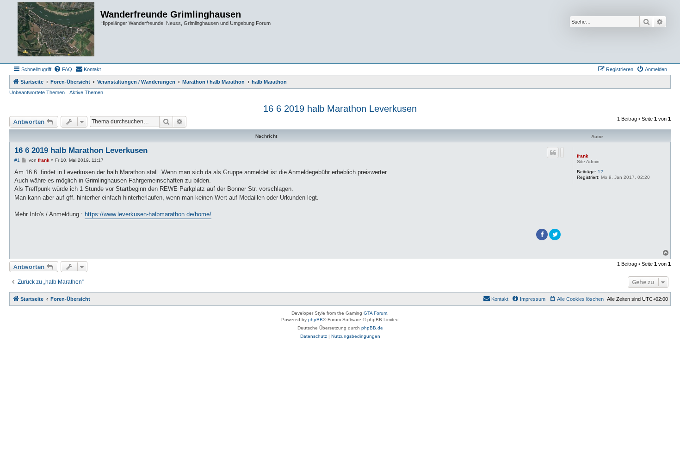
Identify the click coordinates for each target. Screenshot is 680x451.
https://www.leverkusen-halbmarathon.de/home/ (148, 214)
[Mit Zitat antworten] (553, 152)
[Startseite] (56, 31)
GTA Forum (375, 313)
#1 (17, 160)
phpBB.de (372, 327)
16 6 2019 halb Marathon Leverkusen (340, 109)
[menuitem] (63, 69)
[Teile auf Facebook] (542, 234)
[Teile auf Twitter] (555, 234)
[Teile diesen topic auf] (562, 152)
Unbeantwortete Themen (37, 92)
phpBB (315, 319)
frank (582, 155)
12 (600, 171)
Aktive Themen (86, 92)
